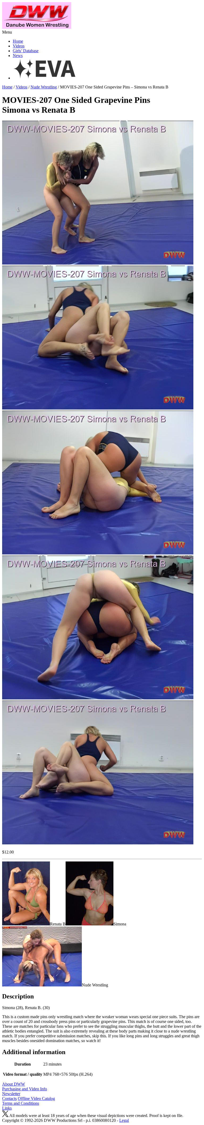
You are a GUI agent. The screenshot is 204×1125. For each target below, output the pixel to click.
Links (7, 1108)
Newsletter (11, 1093)
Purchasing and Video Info (24, 1089)
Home (18, 41)
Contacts (9, 1098)
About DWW (13, 1084)
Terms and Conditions (20, 1103)
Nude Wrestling (44, 87)
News (18, 55)
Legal (124, 1120)
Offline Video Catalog (36, 1098)
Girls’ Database (26, 50)
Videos (18, 46)
